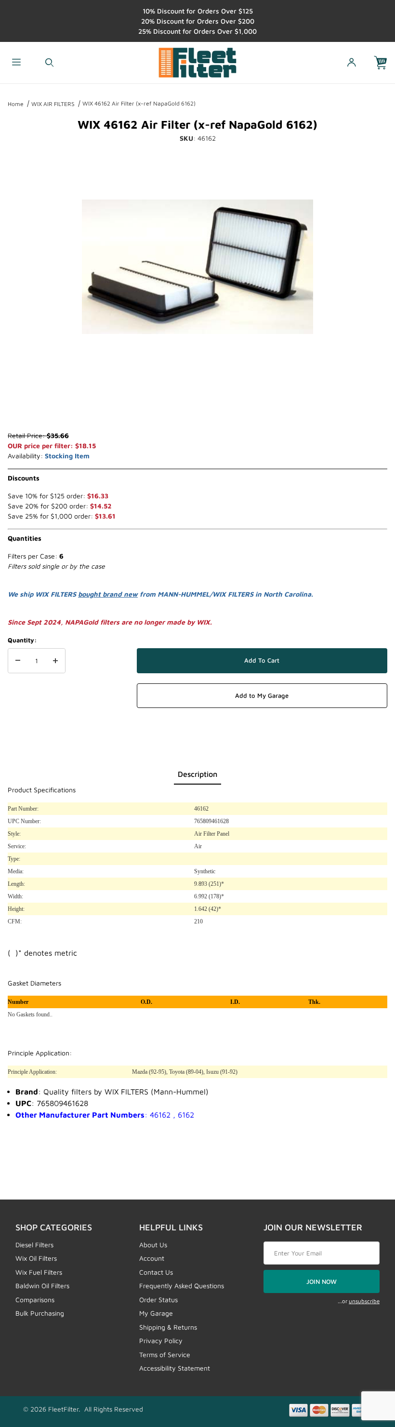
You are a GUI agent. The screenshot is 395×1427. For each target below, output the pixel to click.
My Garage (156, 1313)
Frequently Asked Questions (181, 1285)
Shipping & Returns (168, 1327)
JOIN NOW (321, 1281)
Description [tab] (197, 774)
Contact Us (156, 1272)
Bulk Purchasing (39, 1313)
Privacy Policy (161, 1340)
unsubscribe (364, 1301)
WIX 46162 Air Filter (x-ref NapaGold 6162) (139, 103)
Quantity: (22, 640)
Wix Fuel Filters (38, 1272)
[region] (197, 407)
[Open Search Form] (49, 63)
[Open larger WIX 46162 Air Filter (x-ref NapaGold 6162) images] (197, 266)
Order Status (158, 1299)
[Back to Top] (366, 1367)
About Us (153, 1244)
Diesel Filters (34, 1244)
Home (16, 103)
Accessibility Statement (174, 1368)
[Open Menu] (16, 63)
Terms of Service (164, 1354)
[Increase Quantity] (55, 661)
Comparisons (34, 1299)
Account (151, 1258)
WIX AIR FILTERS (53, 103)
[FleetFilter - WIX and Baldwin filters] (197, 61)
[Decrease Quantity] (17, 661)
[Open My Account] (351, 63)
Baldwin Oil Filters (42, 1285)
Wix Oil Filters (36, 1258)
